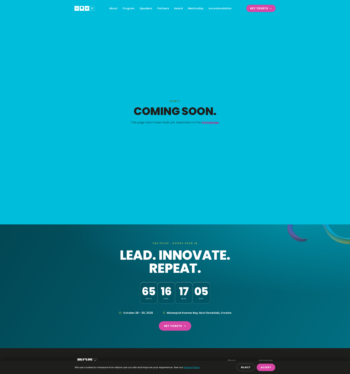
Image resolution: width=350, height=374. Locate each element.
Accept (266, 367)
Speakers (146, 8)
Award (178, 8)
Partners (163, 8)
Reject (246, 367)
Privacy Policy (192, 367)
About (113, 8)
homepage (210, 122)
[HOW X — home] (84, 8)
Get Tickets (259, 8)
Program (129, 8)
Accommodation (220, 8)
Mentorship (195, 8)
